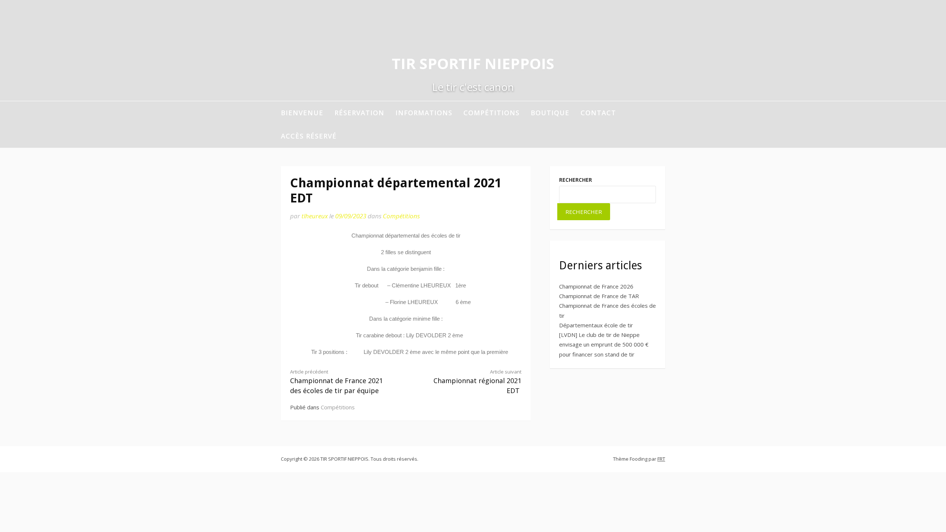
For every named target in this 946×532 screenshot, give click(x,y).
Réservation (359, 112)
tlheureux (315, 216)
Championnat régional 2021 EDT (477, 381)
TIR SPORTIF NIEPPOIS (473, 63)
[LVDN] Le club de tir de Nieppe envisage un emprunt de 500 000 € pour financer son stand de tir (604, 344)
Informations (423, 112)
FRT (661, 459)
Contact (598, 112)
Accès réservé (309, 136)
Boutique (550, 112)
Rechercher (575, 179)
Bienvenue (302, 112)
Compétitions (491, 112)
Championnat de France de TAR (599, 296)
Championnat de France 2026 (596, 286)
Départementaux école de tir (596, 325)
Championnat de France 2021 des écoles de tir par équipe (336, 381)
